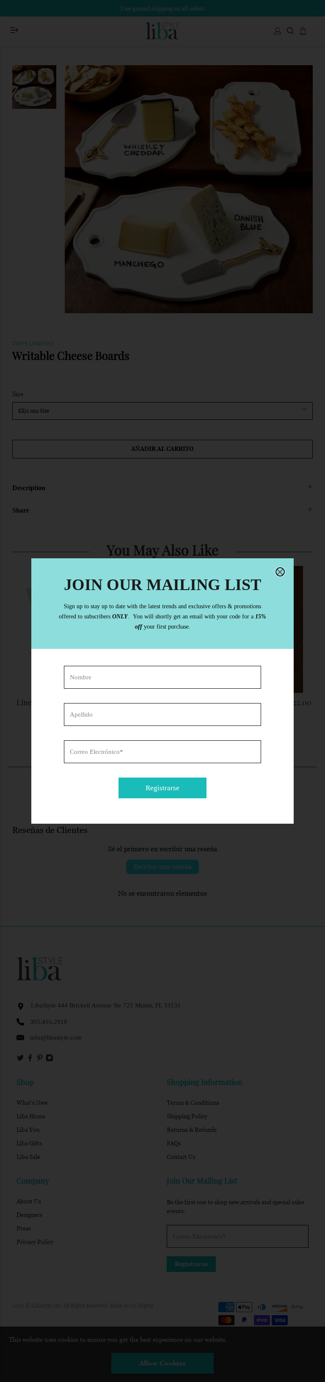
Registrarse (162, 788)
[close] (280, 572)
